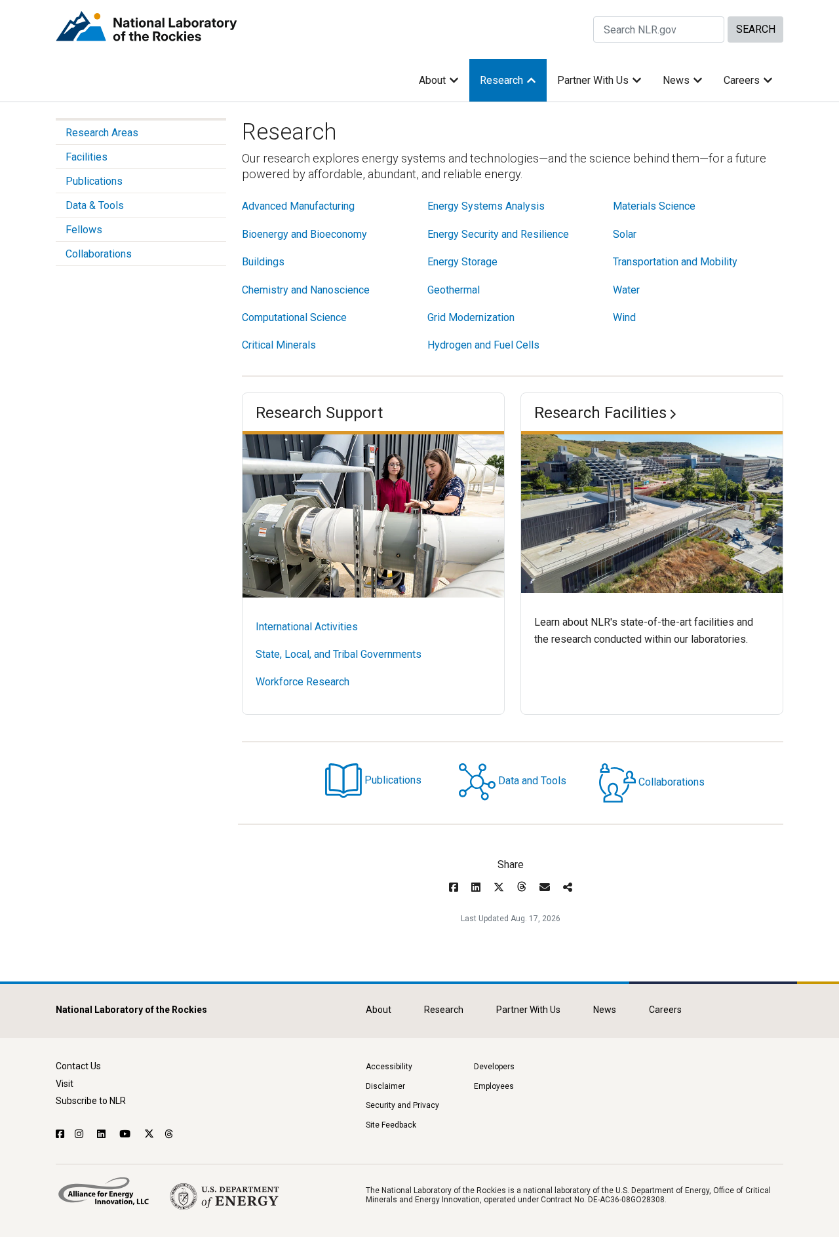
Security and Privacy (402, 1105)
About (432, 80)
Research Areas (102, 132)
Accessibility (389, 1066)
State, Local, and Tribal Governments (338, 654)
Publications (94, 181)
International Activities (307, 626)
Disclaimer (385, 1086)
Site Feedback (391, 1125)
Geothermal (453, 290)
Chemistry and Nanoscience (306, 290)
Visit (64, 1083)
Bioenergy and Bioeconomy (304, 234)
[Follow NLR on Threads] (169, 1134)
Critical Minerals (279, 345)
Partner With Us (593, 80)
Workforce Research (302, 682)
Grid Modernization (471, 317)
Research (501, 80)
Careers (742, 80)
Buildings (263, 262)
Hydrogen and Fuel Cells (483, 345)
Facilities (86, 157)
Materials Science (654, 206)
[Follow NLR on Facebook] (60, 1134)
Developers (494, 1066)
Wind (624, 317)
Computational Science (294, 317)
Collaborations (99, 254)
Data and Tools (532, 781)
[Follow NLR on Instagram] (81, 1134)
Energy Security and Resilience (498, 234)
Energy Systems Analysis (486, 206)
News (676, 80)
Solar (624, 234)
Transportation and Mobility (675, 262)
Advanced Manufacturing (298, 206)
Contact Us (78, 1066)
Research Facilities (600, 413)
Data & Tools (95, 205)
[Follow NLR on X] (149, 1134)
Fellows (84, 229)
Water (626, 290)
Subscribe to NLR (91, 1100)
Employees (494, 1086)
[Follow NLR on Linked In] (103, 1134)
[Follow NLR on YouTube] (126, 1134)
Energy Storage (462, 262)
